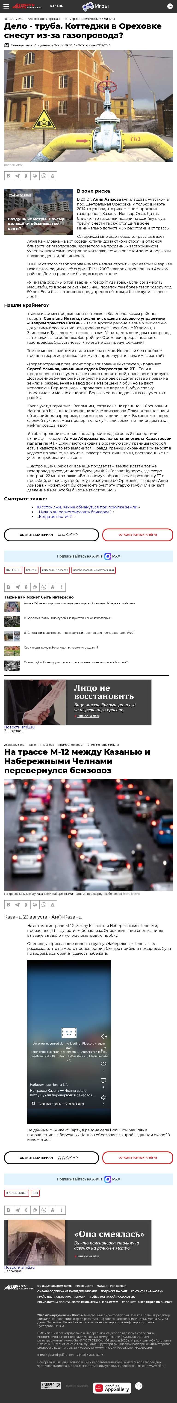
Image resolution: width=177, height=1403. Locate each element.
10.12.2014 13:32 (14, 19)
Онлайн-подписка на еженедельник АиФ (67, 1291)
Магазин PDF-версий (111, 1286)
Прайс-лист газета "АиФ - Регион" (61, 1296)
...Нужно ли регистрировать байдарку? (74, 512)
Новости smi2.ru (19, 727)
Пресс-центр (84, 1286)
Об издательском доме (54, 1286)
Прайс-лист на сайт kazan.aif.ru (112, 1296)
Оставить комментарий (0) (138, 534)
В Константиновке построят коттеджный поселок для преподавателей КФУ (78, 632)
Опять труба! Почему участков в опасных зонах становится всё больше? (76, 662)
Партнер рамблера (77, 1385)
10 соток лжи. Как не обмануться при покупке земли (87, 507)
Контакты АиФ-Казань (147, 1291)
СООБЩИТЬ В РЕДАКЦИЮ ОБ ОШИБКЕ (147, 1302)
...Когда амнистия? (54, 516)
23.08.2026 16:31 (15, 744)
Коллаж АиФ (13, 165)
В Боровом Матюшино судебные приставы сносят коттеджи (67, 618)
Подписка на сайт (114, 1291)
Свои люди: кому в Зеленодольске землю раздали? (61, 647)
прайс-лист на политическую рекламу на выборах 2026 (77, 1302)
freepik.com (131, 893)
